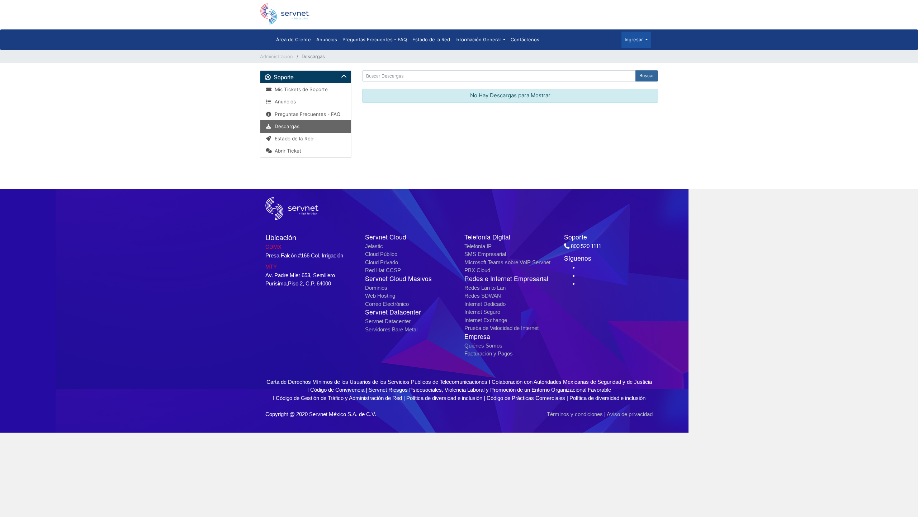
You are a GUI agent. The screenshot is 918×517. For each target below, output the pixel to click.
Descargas (285, 126)
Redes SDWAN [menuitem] (482, 296)
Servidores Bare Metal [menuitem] (391, 329)
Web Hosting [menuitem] (380, 296)
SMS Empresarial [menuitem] (485, 254)
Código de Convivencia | (339, 390)
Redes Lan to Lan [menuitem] (485, 288)
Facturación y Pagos (488, 353)
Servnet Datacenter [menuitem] (388, 321)
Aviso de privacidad (630, 414)
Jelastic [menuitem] (374, 246)
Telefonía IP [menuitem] (478, 246)
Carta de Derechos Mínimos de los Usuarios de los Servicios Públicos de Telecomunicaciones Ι (379, 382)
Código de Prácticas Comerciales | (528, 398)
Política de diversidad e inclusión (607, 398)
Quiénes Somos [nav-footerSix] (483, 346)
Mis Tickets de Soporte (300, 89)
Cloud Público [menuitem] (381, 254)
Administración (276, 56)
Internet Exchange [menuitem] (485, 320)
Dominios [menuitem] (376, 288)
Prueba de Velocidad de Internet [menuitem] (501, 328)
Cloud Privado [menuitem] (381, 262)
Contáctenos (525, 39)
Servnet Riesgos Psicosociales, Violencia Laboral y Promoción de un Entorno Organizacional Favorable (490, 390)
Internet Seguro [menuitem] (482, 312)
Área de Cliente (293, 39)
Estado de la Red (431, 39)
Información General (478, 39)
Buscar (646, 75)
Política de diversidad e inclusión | (446, 398)
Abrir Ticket (286, 151)
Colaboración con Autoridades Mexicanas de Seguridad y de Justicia (572, 382)
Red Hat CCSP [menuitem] (383, 270)
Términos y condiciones (575, 414)
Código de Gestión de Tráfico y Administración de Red (339, 398)
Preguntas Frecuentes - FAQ (374, 39)
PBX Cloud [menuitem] (477, 270)
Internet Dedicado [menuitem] (485, 304)
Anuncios (326, 39)
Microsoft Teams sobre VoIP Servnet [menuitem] (507, 262)
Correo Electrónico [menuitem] (387, 304)
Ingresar (634, 39)
